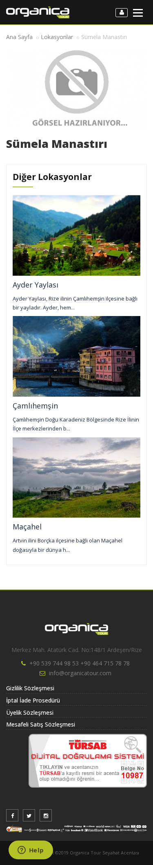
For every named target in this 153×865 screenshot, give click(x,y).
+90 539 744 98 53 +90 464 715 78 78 (79, 663)
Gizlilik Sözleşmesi (30, 688)
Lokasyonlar (57, 37)
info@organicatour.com (80, 673)
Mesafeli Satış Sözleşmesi (40, 724)
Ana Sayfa (19, 37)
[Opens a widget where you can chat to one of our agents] (30, 851)
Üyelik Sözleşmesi (29, 712)
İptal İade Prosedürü (33, 700)
